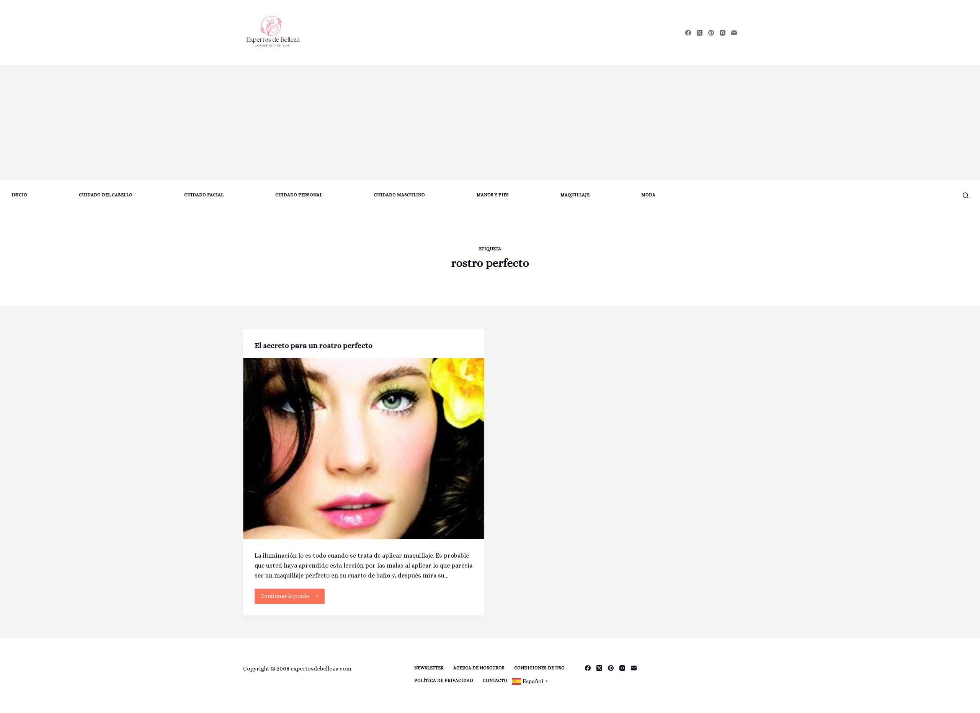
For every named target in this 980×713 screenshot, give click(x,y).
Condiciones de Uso (539, 668)
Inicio (19, 194)
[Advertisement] (490, 122)
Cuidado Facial (204, 194)
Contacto (495, 680)
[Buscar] (966, 195)
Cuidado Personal (298, 194)
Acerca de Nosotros (479, 668)
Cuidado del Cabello (105, 194)
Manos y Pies (493, 194)
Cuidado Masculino (399, 194)
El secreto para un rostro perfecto (313, 345)
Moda (648, 194)
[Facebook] (688, 33)
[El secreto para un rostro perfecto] (363, 448)
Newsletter (429, 668)
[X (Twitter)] (699, 33)
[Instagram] (722, 33)
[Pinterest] (711, 33)
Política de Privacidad (443, 680)
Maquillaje (575, 194)
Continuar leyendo (286, 598)
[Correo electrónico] (734, 33)
